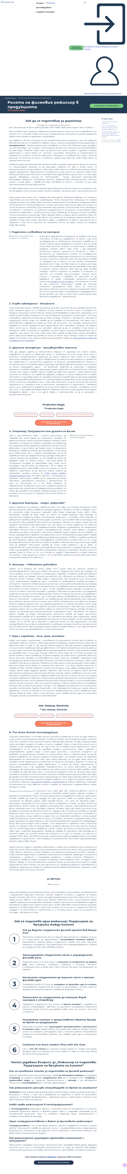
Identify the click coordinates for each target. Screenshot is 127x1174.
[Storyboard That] (7, 2)
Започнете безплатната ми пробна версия (75, 414)
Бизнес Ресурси (10, 98)
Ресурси (40, 3)
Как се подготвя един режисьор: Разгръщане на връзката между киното (109, 127)
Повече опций (47, 414)
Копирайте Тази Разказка (26, 414)
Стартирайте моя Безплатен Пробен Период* (53, 422)
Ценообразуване (43, 8)
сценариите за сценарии (61, 282)
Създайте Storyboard (76, 47)
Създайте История (45, 12)
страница (51, 1157)
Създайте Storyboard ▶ (106, 106)
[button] (51, 3)
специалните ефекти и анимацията (47, 782)
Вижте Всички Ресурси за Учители (53, 1162)
